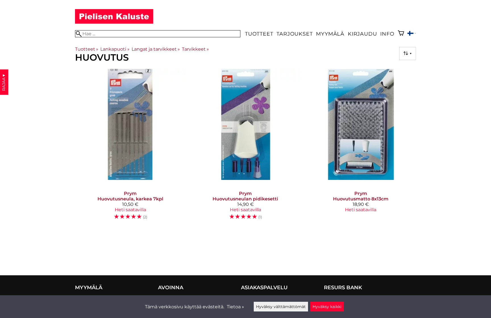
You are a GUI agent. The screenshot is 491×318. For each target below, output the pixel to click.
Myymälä (330, 33)
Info (387, 33)
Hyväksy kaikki (327, 306)
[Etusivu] (114, 22)
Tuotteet (259, 33)
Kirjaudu (362, 33)
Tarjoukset (294, 33)
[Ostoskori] (401, 33)
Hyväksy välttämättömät (281, 306)
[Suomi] (411, 34)
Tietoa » (235, 306)
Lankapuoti (114, 49)
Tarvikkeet (195, 49)
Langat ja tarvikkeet (156, 49)
